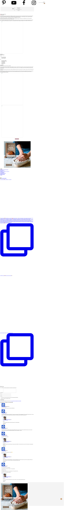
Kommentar (1, 392)
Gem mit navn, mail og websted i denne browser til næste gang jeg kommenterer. (9, 397)
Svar (2, 409)
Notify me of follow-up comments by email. (5, 398)
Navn (1, 393)
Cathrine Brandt (8, 419)
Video (18, 10)
